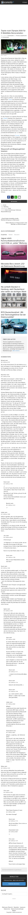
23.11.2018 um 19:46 (5, 514)
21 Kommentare (5, 37)
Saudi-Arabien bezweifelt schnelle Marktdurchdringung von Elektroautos (10, 219)
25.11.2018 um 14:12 (10, 505)
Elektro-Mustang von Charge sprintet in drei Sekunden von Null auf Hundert (16, 223)
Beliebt (11, 234)
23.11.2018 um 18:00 (10, 812)
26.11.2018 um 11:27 (13, 840)
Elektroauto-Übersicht (7, 907)
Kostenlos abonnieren (14, 884)
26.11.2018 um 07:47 (5, 362)
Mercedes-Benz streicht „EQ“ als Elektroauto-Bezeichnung (13, 264)
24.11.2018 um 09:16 (8, 537)
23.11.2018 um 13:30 (8, 610)
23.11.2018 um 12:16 (5, 768)
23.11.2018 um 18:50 (10, 639)
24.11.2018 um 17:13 (13, 821)
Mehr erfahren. (16, 350)
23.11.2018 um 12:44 (5, 568)
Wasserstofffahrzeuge (6, 211)
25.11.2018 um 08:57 (13, 831)
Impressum (22, 907)
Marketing (6, 206)
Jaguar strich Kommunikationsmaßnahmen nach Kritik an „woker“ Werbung (14, 240)
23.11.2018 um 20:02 (10, 704)
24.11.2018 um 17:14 (13, 682)
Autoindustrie (11, 35)
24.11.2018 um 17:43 (13, 691)
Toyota (9, 208)
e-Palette (5, 118)
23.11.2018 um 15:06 (8, 792)
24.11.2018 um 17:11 (13, 671)
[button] (8, 197)
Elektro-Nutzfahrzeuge (10, 210)
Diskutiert (16, 234)
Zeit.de (4, 205)
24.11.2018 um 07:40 (5, 376)
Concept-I (17, 135)
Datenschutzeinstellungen (17, 909)
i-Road (10, 99)
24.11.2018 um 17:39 (10, 557)
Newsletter (14, 201)
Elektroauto (18, 210)
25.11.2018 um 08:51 (10, 732)
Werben (14, 910)
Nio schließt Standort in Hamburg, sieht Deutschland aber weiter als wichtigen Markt (13, 289)
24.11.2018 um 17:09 (8, 483)
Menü (25, 2)
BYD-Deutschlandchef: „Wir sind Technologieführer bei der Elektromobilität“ (13, 314)
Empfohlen (4, 234)
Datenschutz (7, 909)
